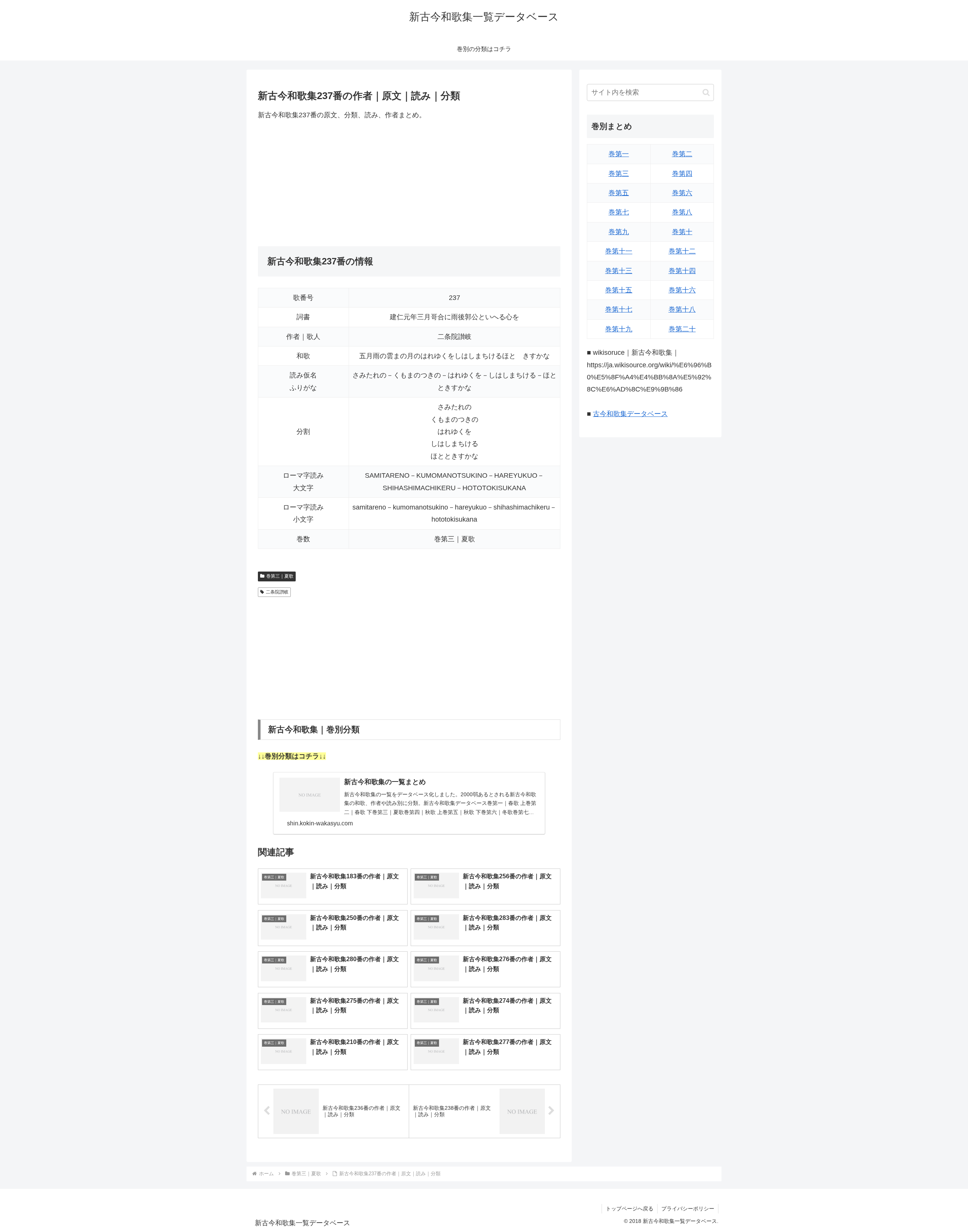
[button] (706, 92)
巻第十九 (618, 329)
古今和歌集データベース (630, 414)
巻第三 (618, 173)
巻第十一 (618, 251)
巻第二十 (682, 329)
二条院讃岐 (277, 592)
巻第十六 (682, 290)
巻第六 (682, 193)
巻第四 (682, 173)
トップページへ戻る (629, 1209)
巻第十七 (618, 309)
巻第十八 (682, 309)
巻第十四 (682, 271)
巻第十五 (618, 290)
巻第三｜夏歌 (279, 576)
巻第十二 (682, 251)
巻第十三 (618, 271)
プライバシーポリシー (687, 1209)
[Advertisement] (409, 183)
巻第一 (618, 154)
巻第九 (618, 232)
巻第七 (618, 212)
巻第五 (618, 193)
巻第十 (682, 232)
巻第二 (682, 154)
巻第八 (682, 212)
